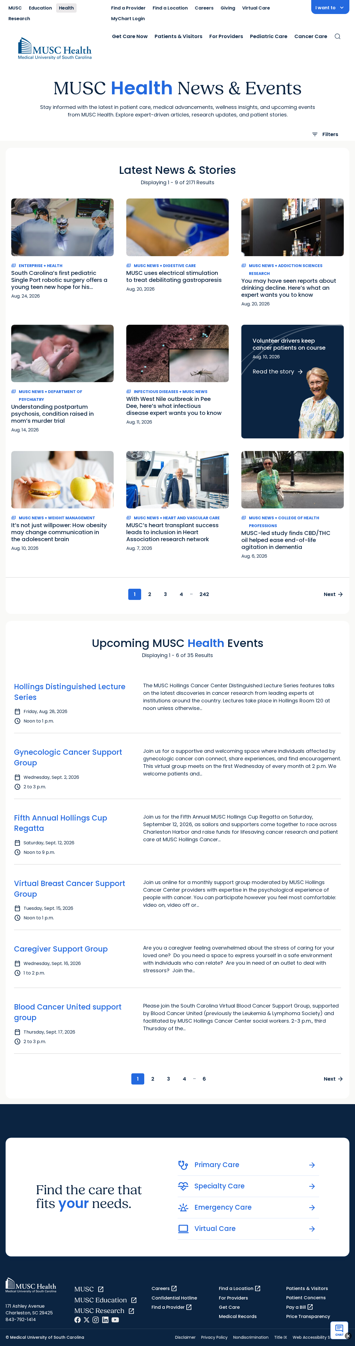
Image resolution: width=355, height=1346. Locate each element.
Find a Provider (128, 8)
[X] (87, 1319)
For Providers (226, 36)
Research (19, 18)
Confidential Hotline (174, 1298)
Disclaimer (185, 1337)
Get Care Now (130, 36)
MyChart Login (128, 18)
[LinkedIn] (105, 1320)
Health (66, 8)
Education (40, 8)
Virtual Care (256, 8)
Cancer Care (310, 36)
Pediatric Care (268, 36)
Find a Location (170, 8)
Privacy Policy (214, 1337)
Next (334, 594)
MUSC (15, 8)
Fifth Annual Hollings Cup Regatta (60, 823)
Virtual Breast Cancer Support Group (69, 888)
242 (204, 594)
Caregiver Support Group (61, 949)
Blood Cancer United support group (68, 1012)
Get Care (229, 1307)
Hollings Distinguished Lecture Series (69, 692)
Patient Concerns (306, 1297)
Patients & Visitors (178, 36)
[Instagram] (95, 1320)
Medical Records (238, 1316)
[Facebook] (77, 1320)
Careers (204, 8)
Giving (228, 8)
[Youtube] (115, 1319)
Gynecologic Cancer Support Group (68, 757)
